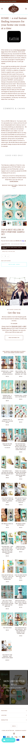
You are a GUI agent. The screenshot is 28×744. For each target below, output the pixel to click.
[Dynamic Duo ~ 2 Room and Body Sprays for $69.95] (7, 386)
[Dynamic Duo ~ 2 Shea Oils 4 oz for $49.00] (21, 386)
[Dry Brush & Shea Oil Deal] (7, 515)
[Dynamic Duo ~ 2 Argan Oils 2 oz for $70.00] (7, 411)
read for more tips (14, 337)
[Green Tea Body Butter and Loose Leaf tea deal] (21, 538)
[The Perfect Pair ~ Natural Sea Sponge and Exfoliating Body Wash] (7, 462)
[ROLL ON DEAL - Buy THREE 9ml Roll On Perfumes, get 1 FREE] (21, 362)
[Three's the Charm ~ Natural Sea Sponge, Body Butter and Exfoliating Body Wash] (21, 462)
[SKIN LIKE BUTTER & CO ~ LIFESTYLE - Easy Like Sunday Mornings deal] (7, 489)
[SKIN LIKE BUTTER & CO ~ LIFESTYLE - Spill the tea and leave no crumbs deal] (7, 566)
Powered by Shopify (20, 730)
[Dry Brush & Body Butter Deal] (21, 515)
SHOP (14, 692)
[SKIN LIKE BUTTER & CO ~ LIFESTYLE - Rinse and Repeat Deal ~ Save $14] (21, 489)
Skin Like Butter (7, 730)
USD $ (13, 726)
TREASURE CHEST (16, 326)
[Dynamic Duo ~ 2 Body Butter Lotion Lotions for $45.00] (7, 362)
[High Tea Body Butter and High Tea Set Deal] (21, 566)
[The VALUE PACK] (7, 619)
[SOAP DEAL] (21, 411)
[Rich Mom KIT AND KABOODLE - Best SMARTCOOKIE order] (7, 646)
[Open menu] (3, 9)
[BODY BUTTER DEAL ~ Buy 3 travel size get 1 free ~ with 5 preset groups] (21, 592)
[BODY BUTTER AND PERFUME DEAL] (7, 435)
